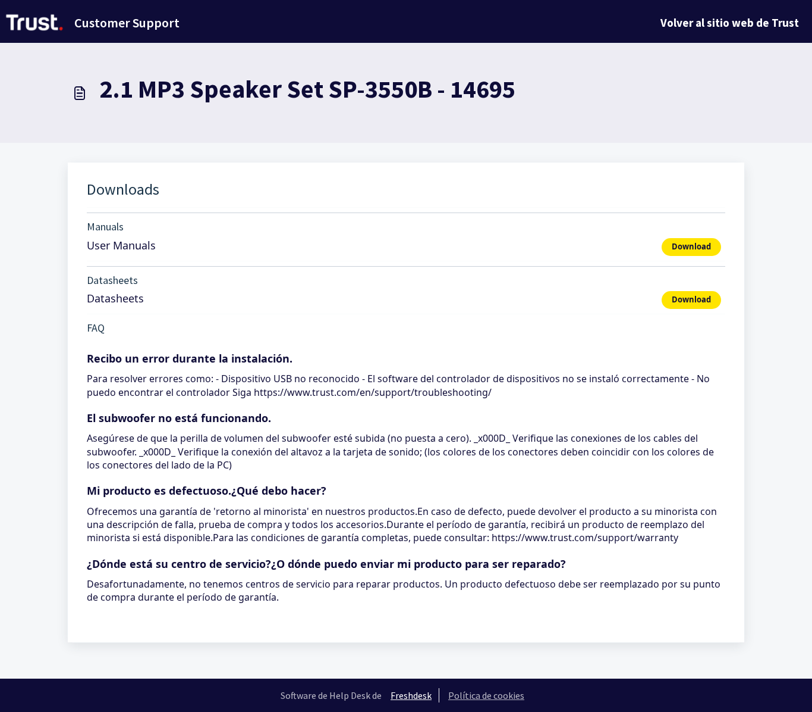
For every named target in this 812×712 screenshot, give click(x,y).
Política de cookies (486, 695)
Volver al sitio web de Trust (729, 22)
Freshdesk (411, 695)
